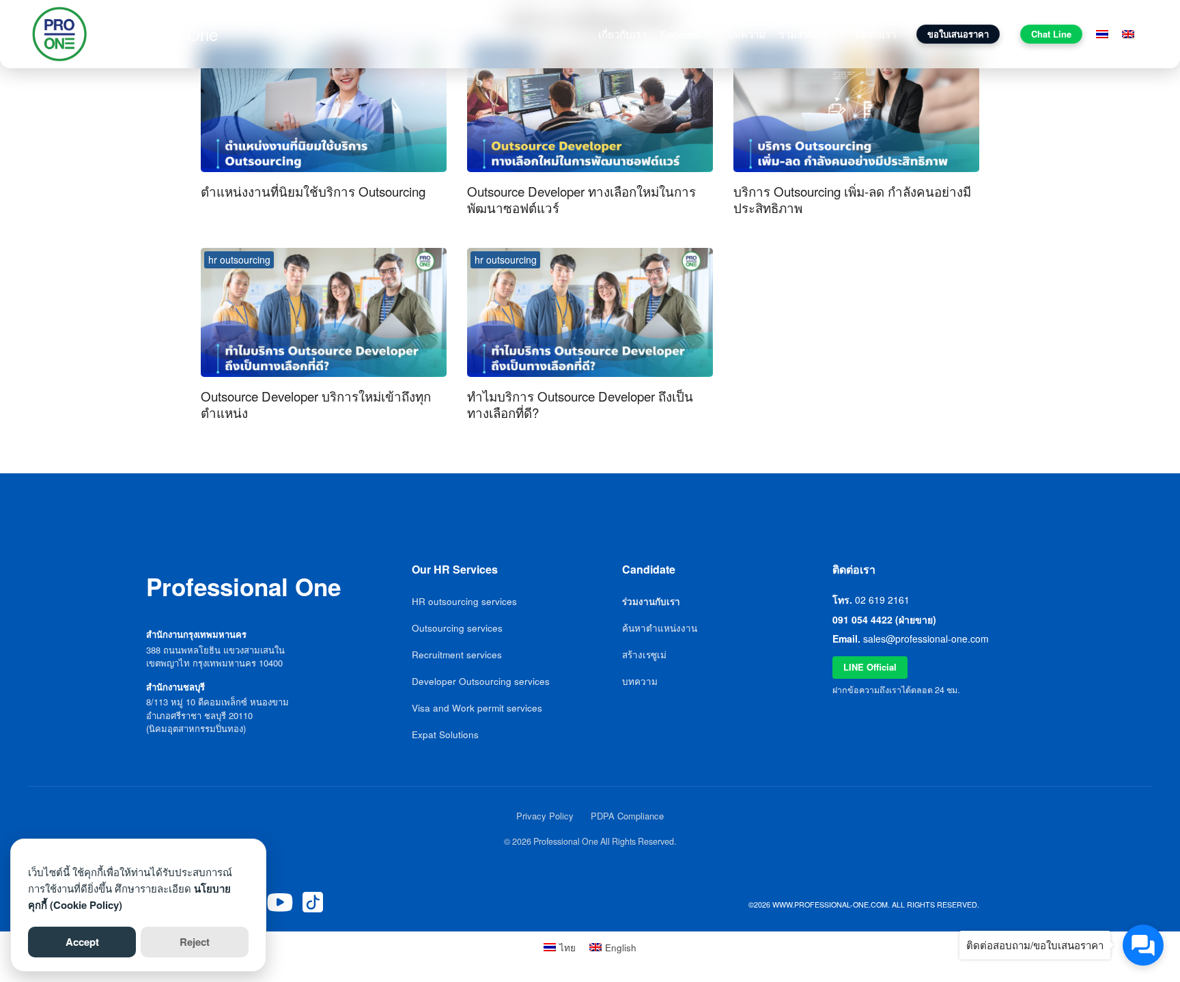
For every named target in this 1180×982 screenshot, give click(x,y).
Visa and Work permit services (477, 707)
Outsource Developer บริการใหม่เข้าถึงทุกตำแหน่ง (316, 404)
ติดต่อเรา (875, 34)
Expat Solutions (445, 734)
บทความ (746, 34)
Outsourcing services (457, 627)
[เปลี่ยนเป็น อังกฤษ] (1128, 34)
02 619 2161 (882, 599)
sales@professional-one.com (926, 638)
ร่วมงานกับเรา (810, 34)
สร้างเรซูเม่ (644, 654)
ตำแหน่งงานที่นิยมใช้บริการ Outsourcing (313, 191)
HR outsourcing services (464, 601)
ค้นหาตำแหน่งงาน (659, 627)
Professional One (156, 34)
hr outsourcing (239, 259)
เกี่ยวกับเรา (622, 34)
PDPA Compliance (627, 815)
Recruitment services (457, 654)
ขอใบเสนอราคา (958, 33)
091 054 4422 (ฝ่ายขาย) (884, 619)
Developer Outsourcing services (481, 681)
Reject (195, 941)
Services (680, 34)
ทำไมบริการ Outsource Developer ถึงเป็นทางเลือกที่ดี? (580, 404)
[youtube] (280, 902)
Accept (82, 941)
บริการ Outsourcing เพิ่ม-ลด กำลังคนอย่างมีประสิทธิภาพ (852, 199)
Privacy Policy (545, 815)
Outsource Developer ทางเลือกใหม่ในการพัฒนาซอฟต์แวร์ (581, 199)
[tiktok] (312, 902)
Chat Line (1051, 33)
